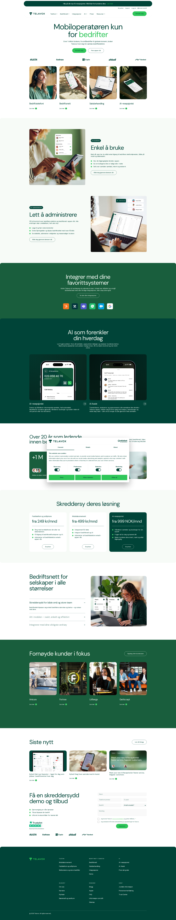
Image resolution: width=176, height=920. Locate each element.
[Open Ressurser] (104, 13)
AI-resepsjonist (124, 862)
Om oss (61, 887)
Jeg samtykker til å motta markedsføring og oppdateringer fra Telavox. (120, 821)
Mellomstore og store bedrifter (69, 870)
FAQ (90, 894)
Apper (91, 891)
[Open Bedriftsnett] (68, 13)
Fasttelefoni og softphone (68, 866)
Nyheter (62, 894)
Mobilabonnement (65, 862)
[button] (96, 140)
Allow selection (88, 477)
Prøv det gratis (124, 870)
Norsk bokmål (143, 8)
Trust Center (123, 894)
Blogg (91, 887)
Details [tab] (88, 447)
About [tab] (115, 447)
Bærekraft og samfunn (67, 898)
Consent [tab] (60, 447)
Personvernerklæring (126, 891)
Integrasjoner (93, 870)
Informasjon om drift (96, 898)
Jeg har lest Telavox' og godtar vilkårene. (118, 818)
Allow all (114, 477)
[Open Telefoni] (56, 13)
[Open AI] (86, 13)
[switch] (77, 469)
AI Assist (122, 866)
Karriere (62, 891)
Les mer (110, 3)
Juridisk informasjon (126, 887)
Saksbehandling (94, 866)
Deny (61, 477)
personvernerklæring (118, 818)
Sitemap (92, 902)
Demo (91, 874)
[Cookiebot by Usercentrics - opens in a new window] (119, 441)
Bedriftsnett (93, 862)
